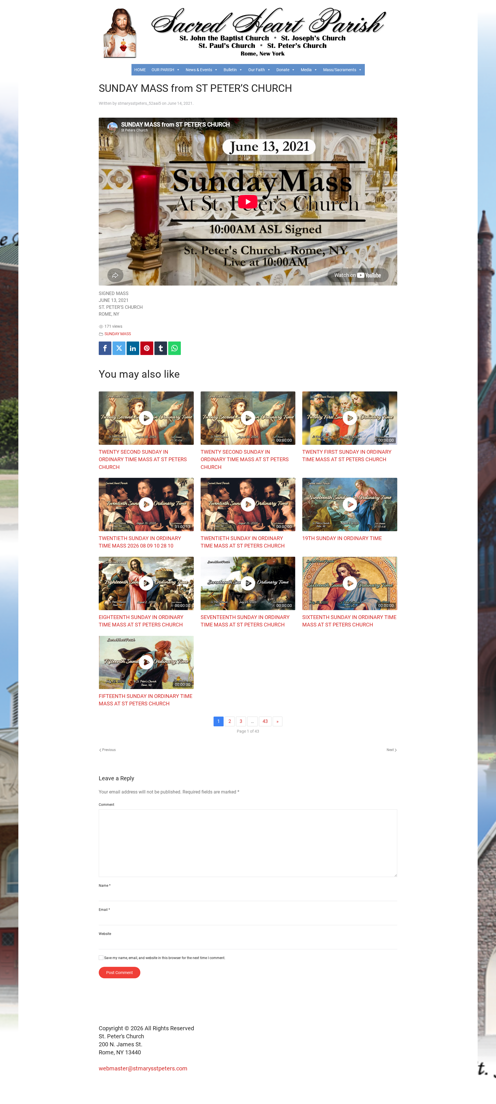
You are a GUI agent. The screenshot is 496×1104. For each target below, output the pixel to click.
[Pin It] (146, 348)
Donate (282, 69)
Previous (108, 750)
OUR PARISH (163, 69)
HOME (140, 69)
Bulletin (230, 69)
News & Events (199, 69)
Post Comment (119, 972)
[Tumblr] (160, 348)
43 (265, 721)
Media (306, 69)
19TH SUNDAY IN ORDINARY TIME (342, 538)
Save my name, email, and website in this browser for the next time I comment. (164, 958)
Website (105, 934)
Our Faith (256, 69)
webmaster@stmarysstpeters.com (144, 1068)
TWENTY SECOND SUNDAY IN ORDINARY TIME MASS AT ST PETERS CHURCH (143, 459)
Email (104, 910)
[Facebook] (105, 348)
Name (105, 886)
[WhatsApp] (174, 348)
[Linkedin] (133, 348)
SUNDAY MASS (117, 333)
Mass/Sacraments (339, 69)
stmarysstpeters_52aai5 (139, 103)
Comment (106, 805)
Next (391, 750)
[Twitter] (119, 348)
